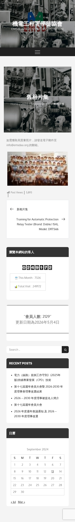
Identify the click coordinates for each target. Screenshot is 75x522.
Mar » (21, 502)
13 (52, 471)
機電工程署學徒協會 (37, 23)
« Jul (13, 502)
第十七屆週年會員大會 (28, 404)
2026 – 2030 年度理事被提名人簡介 (36, 398)
